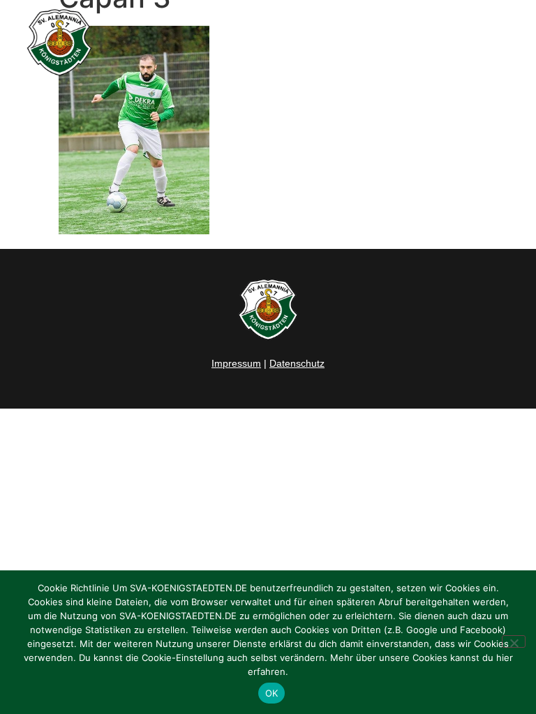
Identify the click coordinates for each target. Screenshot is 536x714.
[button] (511, 42)
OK (271, 693)
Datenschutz (297, 363)
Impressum (236, 363)
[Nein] (514, 641)
